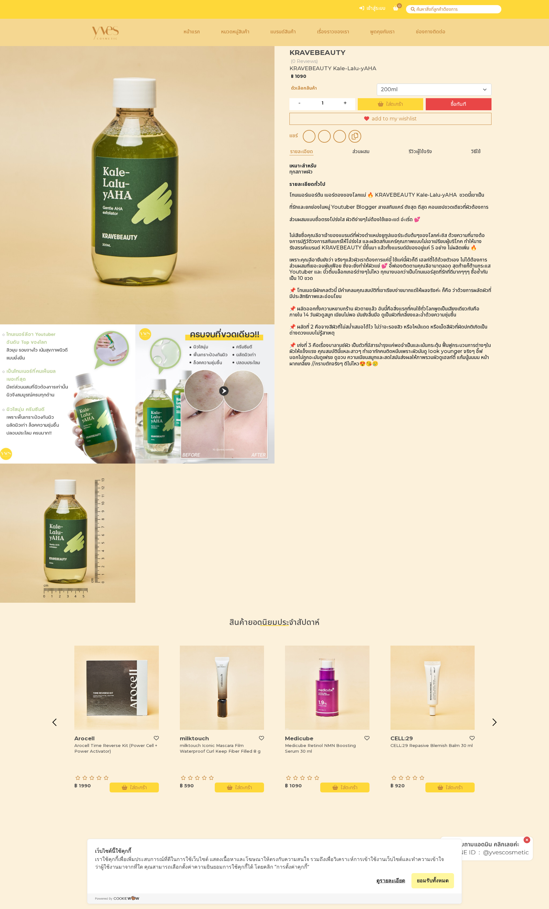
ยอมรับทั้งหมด (433, 880)
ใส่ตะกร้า (394, 104)
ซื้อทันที (458, 104)
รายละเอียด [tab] (301, 151)
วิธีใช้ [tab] (476, 151)
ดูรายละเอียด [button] (390, 880)
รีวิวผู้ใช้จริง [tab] (420, 151)
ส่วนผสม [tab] (360, 151)
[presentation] (54, 722)
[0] (395, 10)
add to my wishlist (394, 119)
